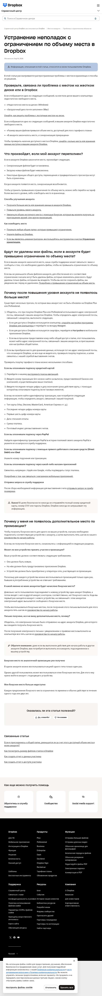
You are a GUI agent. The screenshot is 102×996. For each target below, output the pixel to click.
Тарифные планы (44, 871)
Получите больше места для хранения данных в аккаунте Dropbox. (39, 205)
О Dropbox (69, 890)
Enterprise (41, 850)
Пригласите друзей (45, 915)
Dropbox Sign (42, 863)
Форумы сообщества (45, 911)
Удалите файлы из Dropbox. (20, 234)
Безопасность (14, 859)
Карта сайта (13, 924)
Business (40, 846)
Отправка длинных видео (76, 842)
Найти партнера (44, 928)
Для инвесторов (72, 899)
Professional (42, 842)
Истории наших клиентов (48, 899)
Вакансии (69, 895)
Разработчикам (43, 907)
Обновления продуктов (47, 875)
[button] (5, 18)
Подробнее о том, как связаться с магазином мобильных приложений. (38, 476)
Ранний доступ (14, 863)
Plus (38, 838)
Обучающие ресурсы (17, 928)
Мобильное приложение (19, 842)
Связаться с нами (16, 895)
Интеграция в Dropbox (18, 846)
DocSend (41, 859)
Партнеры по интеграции (48, 924)
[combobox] (51, 18)
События (40, 895)
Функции (12, 850)
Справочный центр (11, 11)
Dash (39, 855)
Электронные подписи (75, 868)
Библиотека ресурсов (46, 903)
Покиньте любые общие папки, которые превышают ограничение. (39, 229)
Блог (39, 890)
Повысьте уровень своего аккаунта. (24, 210)
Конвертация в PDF (73, 872)
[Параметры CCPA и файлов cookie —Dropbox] (40, 975)
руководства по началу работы (19, 537)
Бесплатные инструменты (19, 875)
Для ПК (11, 838)
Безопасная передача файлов (78, 853)
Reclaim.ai (41, 867)
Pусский (11, 954)
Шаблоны (12, 871)
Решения (12, 855)
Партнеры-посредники (47, 920)
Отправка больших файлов (76, 838)
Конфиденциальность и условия (22, 899)
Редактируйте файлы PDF (76, 864)
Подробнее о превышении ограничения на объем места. (67, 283)
